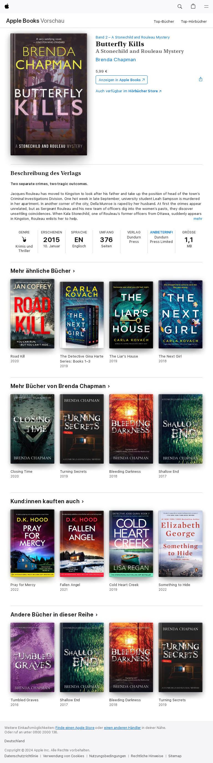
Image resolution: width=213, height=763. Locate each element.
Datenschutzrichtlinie (21, 756)
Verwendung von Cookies (63, 756)
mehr (198, 219)
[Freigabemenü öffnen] (201, 80)
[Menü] (206, 6)
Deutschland (14, 741)
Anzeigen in (120, 80)
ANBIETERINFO (162, 232)
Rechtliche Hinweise (147, 756)
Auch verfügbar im (127, 91)
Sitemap (175, 756)
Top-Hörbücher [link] (194, 21)
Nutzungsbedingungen (107, 756)
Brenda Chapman (116, 59)
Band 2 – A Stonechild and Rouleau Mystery (133, 37)
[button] (179, 6)
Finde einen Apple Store (74, 728)
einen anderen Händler (122, 728)
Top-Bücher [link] (164, 21)
